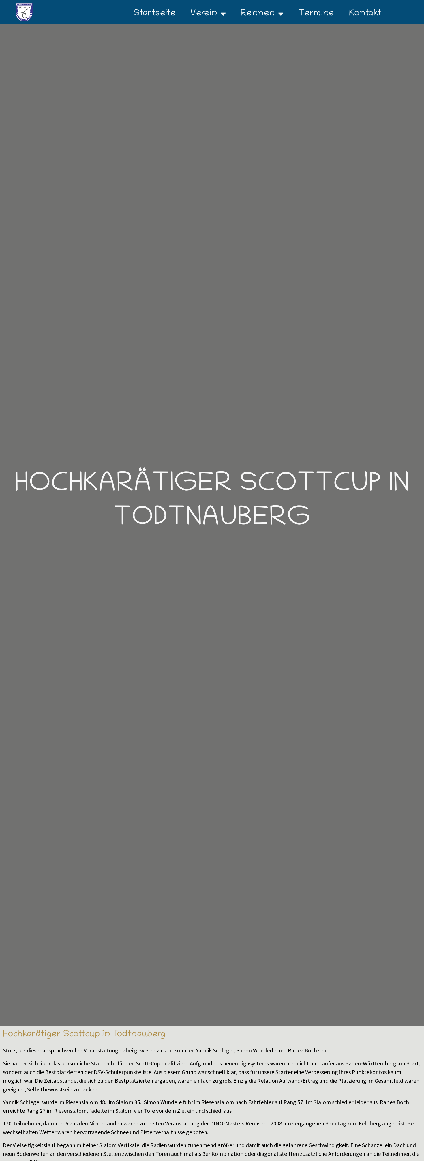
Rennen (258, 13)
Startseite (155, 13)
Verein (203, 13)
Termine (316, 13)
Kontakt (365, 13)
